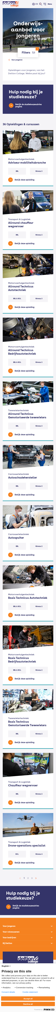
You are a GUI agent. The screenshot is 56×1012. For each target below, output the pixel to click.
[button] (20, 878)
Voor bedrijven (9, 937)
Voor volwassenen (11, 932)
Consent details (8, 992)
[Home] (11, 4)
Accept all (28, 998)
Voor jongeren (16, 60)
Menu (50, 4)
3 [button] (31, 878)
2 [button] (28, 878)
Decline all (28, 1004)
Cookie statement (30, 992)
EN (36, 4)
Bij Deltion (7, 943)
